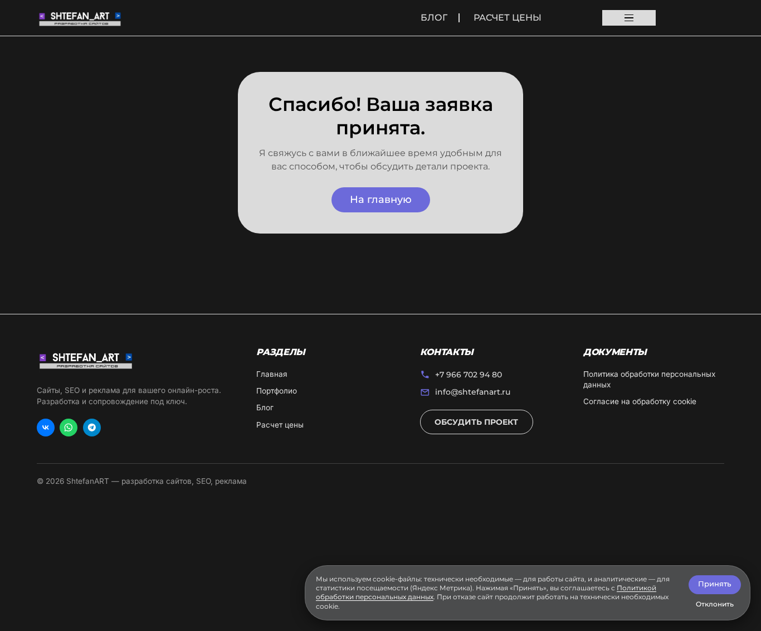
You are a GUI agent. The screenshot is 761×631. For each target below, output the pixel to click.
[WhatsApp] (68, 427)
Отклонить (715, 604)
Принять (714, 584)
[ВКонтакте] (46, 427)
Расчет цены (508, 17)
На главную (381, 199)
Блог (434, 17)
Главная (271, 374)
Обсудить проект (476, 422)
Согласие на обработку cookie (639, 401)
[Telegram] (92, 427)
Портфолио (276, 390)
